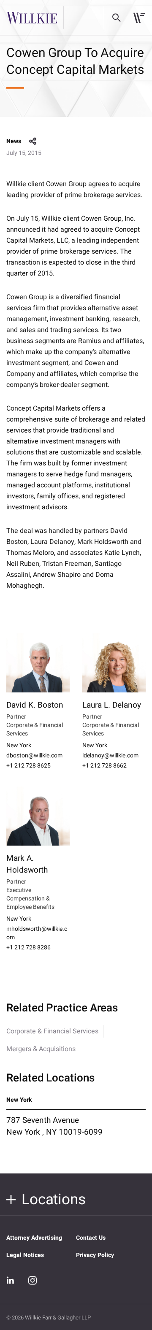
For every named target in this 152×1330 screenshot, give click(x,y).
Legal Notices (25, 1255)
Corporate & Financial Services (52, 1031)
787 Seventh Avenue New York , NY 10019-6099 (54, 1126)
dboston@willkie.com (34, 756)
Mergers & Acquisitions (41, 1049)
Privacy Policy (95, 1255)
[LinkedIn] (10, 1280)
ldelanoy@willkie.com (110, 756)
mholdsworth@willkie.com (36, 933)
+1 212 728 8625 (28, 766)
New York (18, 745)
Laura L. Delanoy (111, 705)
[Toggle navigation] (139, 18)
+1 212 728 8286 (28, 947)
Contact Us (91, 1237)
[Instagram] (32, 1280)
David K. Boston (34, 705)
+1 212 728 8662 (104, 766)
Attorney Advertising (34, 1237)
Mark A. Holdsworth (27, 864)
